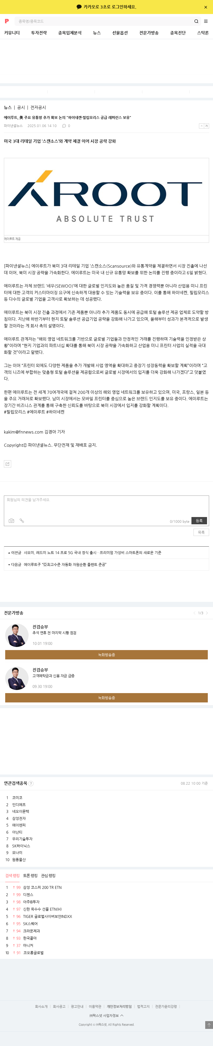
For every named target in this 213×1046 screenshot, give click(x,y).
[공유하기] (7, 464)
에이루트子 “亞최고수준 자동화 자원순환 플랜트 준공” (65, 564)
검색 (196, 21)
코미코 (17, 798)
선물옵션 (120, 32)
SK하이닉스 (21, 846)
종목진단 (178, 32)
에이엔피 (19, 825)
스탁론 (203, 32)
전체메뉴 (208, 21)
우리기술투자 (22, 839)
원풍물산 (19, 859)
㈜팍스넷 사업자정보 (104, 1015)
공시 (21, 108)
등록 (199, 521)
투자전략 (39, 32)
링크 (21, 520)
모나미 (17, 852)
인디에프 (19, 805)
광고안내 (77, 1006)
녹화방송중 (106, 655)
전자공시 (38, 108)
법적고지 (143, 1006)
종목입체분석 (70, 32)
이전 (194, 613)
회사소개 (41, 1006)
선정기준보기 (31, 783)
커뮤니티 (12, 32)
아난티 (17, 832)
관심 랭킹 (48, 875)
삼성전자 (19, 818)
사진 (11, 520)
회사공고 (59, 1006)
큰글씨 (206, 126)
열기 (209, 1025)
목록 (201, 532)
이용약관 (95, 1006)
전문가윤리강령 (166, 1006)
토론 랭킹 (30, 875)
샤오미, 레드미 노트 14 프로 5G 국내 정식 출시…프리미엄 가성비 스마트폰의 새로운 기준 (92, 552)
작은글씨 (201, 126)
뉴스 (97, 32)
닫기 (205, 7)
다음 (207, 613)
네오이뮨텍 (20, 811)
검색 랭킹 (12, 875)
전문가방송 (149, 32)
